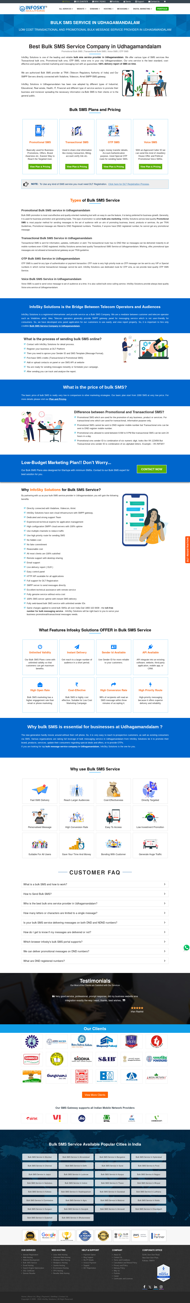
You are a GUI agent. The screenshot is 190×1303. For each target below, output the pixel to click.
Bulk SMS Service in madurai (112, 1200)
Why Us (117, 1271)
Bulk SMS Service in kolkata (39, 1191)
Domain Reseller (29, 1273)
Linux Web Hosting (60, 1255)
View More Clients (95, 1095)
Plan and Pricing (57, 399)
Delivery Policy (119, 1268)
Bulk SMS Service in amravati (112, 1209)
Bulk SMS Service (30, 1263)
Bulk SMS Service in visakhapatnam (76, 1191)
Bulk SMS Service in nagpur (148, 1174)
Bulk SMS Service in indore (76, 1183)
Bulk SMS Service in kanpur (112, 1174)
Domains (94, 9)
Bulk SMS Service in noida (149, 1200)
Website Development (31, 1260)
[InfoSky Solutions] (33, 8)
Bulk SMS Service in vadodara (39, 1183)
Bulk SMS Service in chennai (40, 1165)
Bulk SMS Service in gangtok (76, 1209)
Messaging (122, 9)
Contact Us (154, 2)
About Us (117, 1255)
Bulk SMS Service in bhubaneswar (76, 1217)
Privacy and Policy (121, 1265)
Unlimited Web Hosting (61, 1257)
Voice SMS (150, 142)
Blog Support (88, 1257)
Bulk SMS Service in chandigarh (148, 1209)
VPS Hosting (58, 1271)
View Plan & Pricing (40, 166)
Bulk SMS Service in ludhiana (148, 1191)
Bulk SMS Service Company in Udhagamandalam (55, 326)
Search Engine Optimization (33, 1268)
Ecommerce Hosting (61, 1268)
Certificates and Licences (123, 1279)
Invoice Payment (89, 1263)
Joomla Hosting (59, 1265)
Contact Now (151, 469)
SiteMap (54, 1296)
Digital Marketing (142, 9)
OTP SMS (114, 142)
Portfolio (115, 2)
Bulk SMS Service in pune (148, 1165)
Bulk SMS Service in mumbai (40, 1157)
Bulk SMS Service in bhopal (148, 1183)
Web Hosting (28, 1257)
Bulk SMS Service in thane (112, 1183)
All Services (65, 9)
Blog (38, 1296)
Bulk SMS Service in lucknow (76, 1174)
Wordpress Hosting (60, 1263)
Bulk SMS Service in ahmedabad (76, 1157)
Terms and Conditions (122, 1260)
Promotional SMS (40, 142)
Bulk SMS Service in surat (112, 1165)
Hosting (108, 9)
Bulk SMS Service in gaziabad (112, 1191)
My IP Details (88, 1260)
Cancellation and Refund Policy (125, 1263)
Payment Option (89, 1255)
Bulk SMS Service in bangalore (112, 1157)
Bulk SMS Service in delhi (76, 1165)
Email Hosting (28, 1265)
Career (116, 1276)
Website (81, 9)
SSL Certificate (28, 1271)
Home (23, 1296)
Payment (45, 1296)
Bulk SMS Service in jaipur (40, 1174)
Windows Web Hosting (61, 1260)
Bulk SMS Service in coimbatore (39, 1200)
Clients (128, 2)
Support (140, 2)
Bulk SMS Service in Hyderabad (149, 1157)
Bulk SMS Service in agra (76, 1200)
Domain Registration (30, 1255)
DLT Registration (89, 1268)
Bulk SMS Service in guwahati (39, 1217)
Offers (67, 2)
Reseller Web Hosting (61, 1273)
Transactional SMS (76, 142)
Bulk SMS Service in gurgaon (40, 1209)
